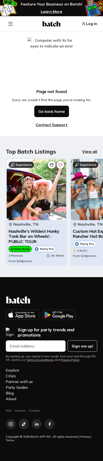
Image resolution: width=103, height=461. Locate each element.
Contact (34, 410)
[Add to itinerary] (52, 165)
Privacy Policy (70, 360)
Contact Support (52, 124)
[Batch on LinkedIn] (37, 424)
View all (89, 151)
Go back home (51, 111)
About (11, 398)
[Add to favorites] (60, 165)
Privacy (85, 436)
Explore (12, 370)
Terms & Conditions (40, 360)
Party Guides (17, 387)
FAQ (9, 410)
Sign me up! (82, 346)
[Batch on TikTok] (24, 424)
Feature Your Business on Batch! (51, 4)
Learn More (51, 11)
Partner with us (19, 381)
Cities (11, 375)
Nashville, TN (25, 224)
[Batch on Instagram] (11, 424)
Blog (10, 393)
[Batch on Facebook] (50, 424)
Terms (10, 440)
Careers (20, 410)
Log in (91, 23)
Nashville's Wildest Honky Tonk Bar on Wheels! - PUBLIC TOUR (34, 236)
